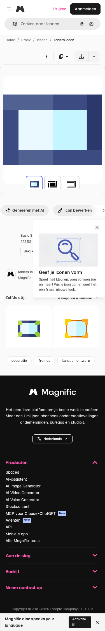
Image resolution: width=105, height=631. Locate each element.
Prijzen (59, 8)
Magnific (24, 278)
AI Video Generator (22, 492)
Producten (16, 462)
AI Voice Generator (22, 499)
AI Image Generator (23, 486)
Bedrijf (12, 571)
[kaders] (34, 184)
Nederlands (52, 439)
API (9, 526)
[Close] (97, 622)
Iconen (42, 40)
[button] (52, 438)
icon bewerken (78, 210)
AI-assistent (16, 479)
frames (44, 360)
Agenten (18, 520)
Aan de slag (18, 555)
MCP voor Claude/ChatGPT (35, 513)
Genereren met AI (28, 210)
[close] (97, 228)
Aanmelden (85, 8)
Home (10, 40)
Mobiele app (17, 533)
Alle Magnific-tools (22, 540)
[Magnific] (52, 393)
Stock (26, 40)
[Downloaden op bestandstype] (64, 56)
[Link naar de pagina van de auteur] (11, 275)
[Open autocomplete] (12, 24)
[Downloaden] (81, 56)
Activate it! (79, 622)
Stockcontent (17, 506)
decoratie (19, 360)
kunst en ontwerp (76, 360)
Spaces (12, 472)
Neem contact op (24, 587)
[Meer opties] (46, 56)
